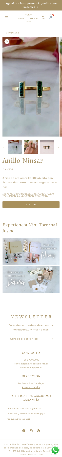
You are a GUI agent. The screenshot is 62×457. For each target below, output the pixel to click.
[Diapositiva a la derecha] (58, 147)
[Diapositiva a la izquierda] (3, 147)
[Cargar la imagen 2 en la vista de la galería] (31, 147)
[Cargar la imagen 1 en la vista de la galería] (15, 147)
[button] (6, 17)
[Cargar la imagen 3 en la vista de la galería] (47, 147)
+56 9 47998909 (31, 360)
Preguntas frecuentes (18, 419)
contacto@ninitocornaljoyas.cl (31, 363)
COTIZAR (31, 204)
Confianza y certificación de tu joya (26, 413)
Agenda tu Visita (31, 387)
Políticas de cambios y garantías (24, 408)
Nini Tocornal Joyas (22, 444)
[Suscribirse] (51, 339)
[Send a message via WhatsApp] (55, 450)
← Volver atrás (11, 33)
